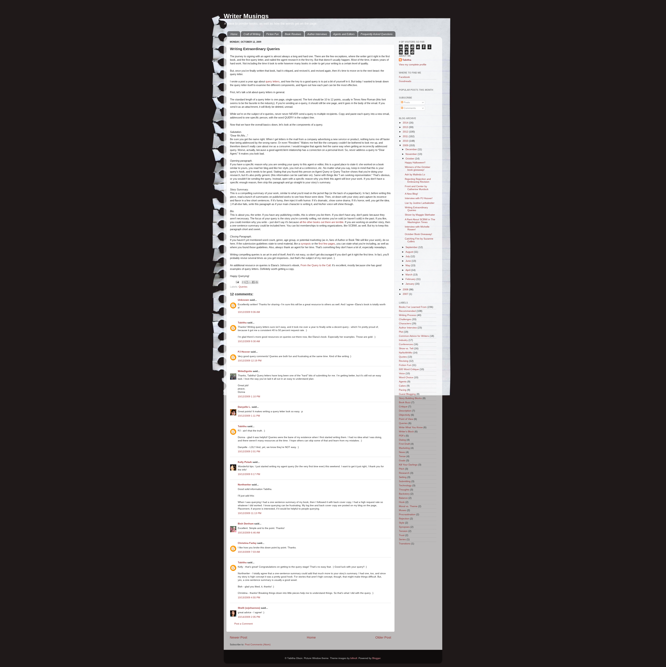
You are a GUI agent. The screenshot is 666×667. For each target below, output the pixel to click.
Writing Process (407, 315)
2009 (406, 145)
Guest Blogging (407, 394)
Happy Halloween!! (415, 162)
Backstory (404, 494)
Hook (402, 502)
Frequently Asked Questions (377, 34)
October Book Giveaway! (418, 234)
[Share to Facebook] (253, 282)
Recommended (407, 311)
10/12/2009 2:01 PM (249, 451)
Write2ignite (245, 371)
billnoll (353, 658)
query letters (273, 81)
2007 (406, 294)
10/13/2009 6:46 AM (249, 532)
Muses (402, 510)
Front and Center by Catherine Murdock (416, 187)
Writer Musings (246, 16)
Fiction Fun (272, 34)
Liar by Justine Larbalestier (419, 203)
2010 (406, 141)
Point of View (406, 419)
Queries (243, 286)
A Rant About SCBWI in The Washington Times (420, 221)
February (410, 279)
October (410, 158)
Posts (406, 102)
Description (405, 410)
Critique (403, 406)
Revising (403, 361)
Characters (405, 323)
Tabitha (242, 322)
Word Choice (406, 377)
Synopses (404, 527)
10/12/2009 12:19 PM (250, 360)
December (411, 149)
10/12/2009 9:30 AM (249, 341)
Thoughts (404, 489)
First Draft (404, 444)
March (409, 274)
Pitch (401, 469)
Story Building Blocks (410, 398)
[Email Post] (237, 282)
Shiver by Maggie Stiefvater (420, 214)
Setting (403, 477)
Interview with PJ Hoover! (419, 198)
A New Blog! (411, 194)
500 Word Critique (409, 369)
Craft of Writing (252, 34)
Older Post (383, 637)
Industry (403, 340)
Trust (401, 535)
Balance (403, 498)
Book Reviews (293, 34)
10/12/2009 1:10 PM (249, 396)
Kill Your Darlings (408, 464)
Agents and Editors (344, 34)
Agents (403, 381)
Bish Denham (246, 523)
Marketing (404, 448)
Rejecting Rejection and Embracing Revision (418, 180)
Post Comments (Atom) (258, 644)
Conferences (406, 344)
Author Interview (408, 327)
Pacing (402, 390)
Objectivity (404, 415)
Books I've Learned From (413, 307)
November (411, 154)
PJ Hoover (244, 351)
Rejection (404, 518)
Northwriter (244, 484)
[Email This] (243, 282)
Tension (403, 531)
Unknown (243, 300)
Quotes (403, 357)
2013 (406, 127)
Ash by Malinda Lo (415, 174)
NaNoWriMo (405, 352)
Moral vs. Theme (408, 506)
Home (233, 34)
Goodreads (405, 81)
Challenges (405, 319)
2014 (406, 122)
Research (404, 473)
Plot (401, 332)
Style (401, 522)
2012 (406, 131)
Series (402, 539)
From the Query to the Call (316, 265)
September (411, 247)
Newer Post (238, 637)
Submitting (405, 481)
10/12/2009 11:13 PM (249, 513)
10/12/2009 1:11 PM (249, 415)
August (409, 252)
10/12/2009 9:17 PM (249, 474)
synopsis (306, 243)
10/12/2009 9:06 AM (249, 312)
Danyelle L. (244, 407)
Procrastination (407, 514)
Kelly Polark (245, 462)
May (408, 265)
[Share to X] (250, 282)
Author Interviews (317, 34)
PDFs (402, 435)
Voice (402, 373)
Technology (405, 485)
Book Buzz (405, 402)
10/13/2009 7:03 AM (249, 552)
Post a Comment (243, 623)
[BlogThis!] (247, 282)
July (408, 256)
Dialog (402, 440)
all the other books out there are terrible (321, 222)
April (408, 270)
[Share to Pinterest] (256, 282)
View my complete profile (412, 64)
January (410, 284)
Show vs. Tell (406, 348)
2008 (406, 289)
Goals (402, 460)
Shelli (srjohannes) (249, 608)
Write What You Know (411, 427)
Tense (402, 456)
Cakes (402, 385)
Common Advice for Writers (414, 336)
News (402, 452)
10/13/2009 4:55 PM (249, 597)
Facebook (404, 77)
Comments (409, 108)
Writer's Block (406, 431)
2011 (406, 136)
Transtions (404, 543)
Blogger (376, 658)
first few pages (327, 243)
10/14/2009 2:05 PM (249, 617)
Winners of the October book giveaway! (417, 168)
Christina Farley (247, 543)
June (408, 261)
